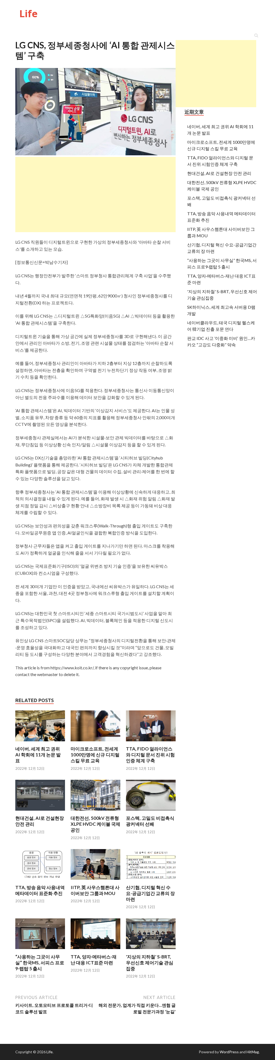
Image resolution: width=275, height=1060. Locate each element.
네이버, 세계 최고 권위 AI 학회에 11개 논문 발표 (38, 754)
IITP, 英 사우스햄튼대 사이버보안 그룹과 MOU (95, 890)
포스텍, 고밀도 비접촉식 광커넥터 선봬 (150, 821)
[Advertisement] (216, 73)
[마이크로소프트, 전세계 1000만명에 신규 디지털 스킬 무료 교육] (95, 742)
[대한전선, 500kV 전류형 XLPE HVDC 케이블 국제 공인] (95, 811)
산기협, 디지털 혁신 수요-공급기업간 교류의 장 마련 (150, 893)
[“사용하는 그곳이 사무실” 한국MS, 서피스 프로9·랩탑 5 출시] (40, 950)
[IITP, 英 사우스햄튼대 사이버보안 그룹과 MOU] (95, 881)
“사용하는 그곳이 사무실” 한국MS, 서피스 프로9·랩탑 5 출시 (39, 962)
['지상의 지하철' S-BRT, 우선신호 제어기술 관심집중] (151, 950)
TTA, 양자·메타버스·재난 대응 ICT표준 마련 (94, 959)
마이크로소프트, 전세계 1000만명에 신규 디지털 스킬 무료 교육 (95, 754)
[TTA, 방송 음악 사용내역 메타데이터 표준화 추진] (40, 881)
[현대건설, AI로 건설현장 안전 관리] (40, 811)
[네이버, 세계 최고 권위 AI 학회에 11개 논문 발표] (40, 742)
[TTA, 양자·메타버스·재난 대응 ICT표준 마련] (95, 950)
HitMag (253, 1052)
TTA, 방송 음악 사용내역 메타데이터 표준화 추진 (40, 890)
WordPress (229, 1052)
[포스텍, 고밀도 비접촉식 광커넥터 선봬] (151, 811)
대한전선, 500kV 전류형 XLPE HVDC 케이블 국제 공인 (95, 824)
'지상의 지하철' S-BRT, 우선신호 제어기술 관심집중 (149, 962)
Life (28, 13)
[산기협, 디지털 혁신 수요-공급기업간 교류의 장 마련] (151, 881)
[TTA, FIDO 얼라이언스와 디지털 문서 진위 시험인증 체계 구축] (151, 742)
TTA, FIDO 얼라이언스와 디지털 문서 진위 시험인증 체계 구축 (150, 754)
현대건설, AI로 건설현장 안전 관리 (219, 173)
